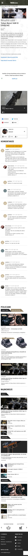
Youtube (19, 540)
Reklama (3, 7)
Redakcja (3, 537)
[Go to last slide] (1, 528)
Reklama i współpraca (6, 541)
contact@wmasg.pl (5, 552)
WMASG (2, 19)
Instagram (19, 549)
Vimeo (18, 546)
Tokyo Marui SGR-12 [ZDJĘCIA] (8, 20)
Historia (3, 539)
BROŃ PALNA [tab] (4, 437)
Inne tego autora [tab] (16, 310)
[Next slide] (26, 528)
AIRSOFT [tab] (4, 394)
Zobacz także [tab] (5, 310)
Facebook (19, 537)
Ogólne (13, 19)
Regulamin (3, 544)
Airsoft (8, 19)
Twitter (19, 543)
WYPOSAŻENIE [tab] (5, 480)
